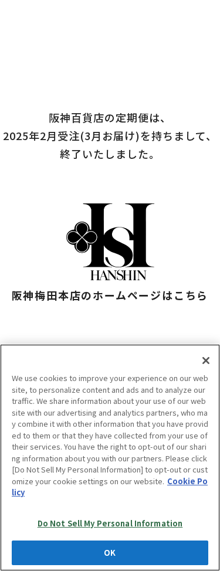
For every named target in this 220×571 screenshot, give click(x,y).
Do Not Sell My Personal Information (110, 523)
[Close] (206, 360)
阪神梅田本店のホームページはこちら (110, 295)
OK (110, 552)
